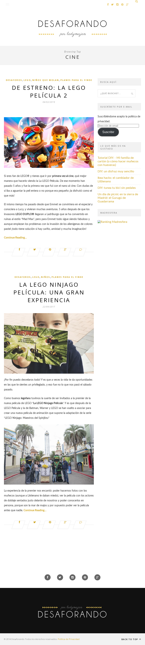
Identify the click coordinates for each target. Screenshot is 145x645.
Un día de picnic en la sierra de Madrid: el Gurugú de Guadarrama (118, 198)
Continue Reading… (15, 237)
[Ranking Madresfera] (112, 221)
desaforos (14, 80)
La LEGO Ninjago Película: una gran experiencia (49, 292)
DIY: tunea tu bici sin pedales (117, 187)
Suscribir (108, 132)
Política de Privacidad (68, 639)
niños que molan (45, 80)
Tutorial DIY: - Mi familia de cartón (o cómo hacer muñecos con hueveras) (118, 161)
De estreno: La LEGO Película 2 (49, 91)
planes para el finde (76, 80)
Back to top (130, 639)
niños (45, 277)
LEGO (27, 80)
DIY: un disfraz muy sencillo (116, 171)
